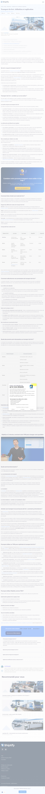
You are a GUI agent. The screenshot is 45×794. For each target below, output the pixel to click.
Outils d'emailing (13, 403)
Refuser (13, 409)
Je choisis (22, 409)
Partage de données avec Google (16, 400)
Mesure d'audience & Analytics (15, 401)
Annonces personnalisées (15, 402)
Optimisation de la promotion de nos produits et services (19, 404)
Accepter (32, 409)
